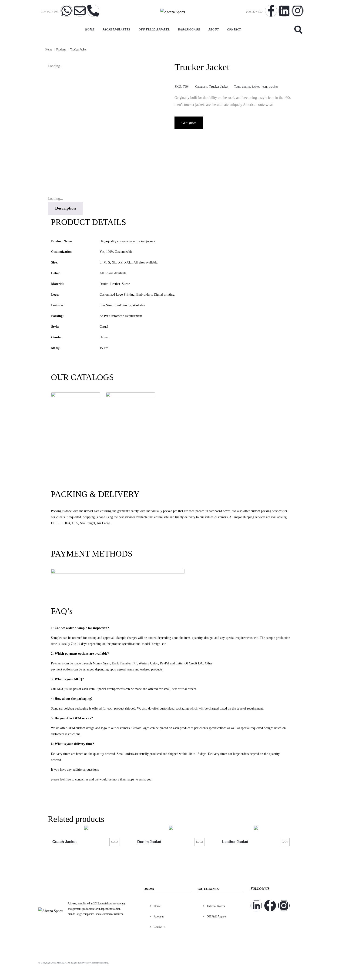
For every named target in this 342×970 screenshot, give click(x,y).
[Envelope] (80, 11)
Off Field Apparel (154, 29)
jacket (256, 86)
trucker (273, 86)
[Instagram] (298, 11)
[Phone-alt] (93, 11)
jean (264, 86)
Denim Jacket (149, 842)
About (213, 29)
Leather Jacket (235, 842)
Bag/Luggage (189, 29)
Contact (234, 29)
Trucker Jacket (218, 86)
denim (246, 86)
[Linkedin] (284, 11)
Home (89, 29)
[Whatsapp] (66, 11)
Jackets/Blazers (117, 29)
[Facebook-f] (271, 11)
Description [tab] (65, 208)
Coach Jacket (64, 842)
